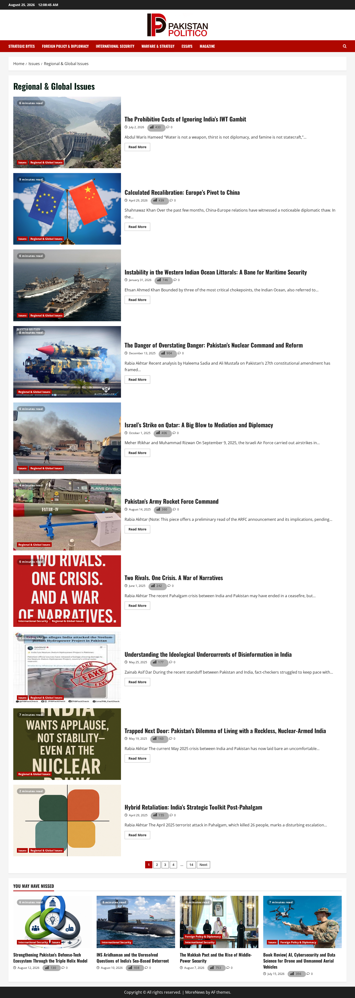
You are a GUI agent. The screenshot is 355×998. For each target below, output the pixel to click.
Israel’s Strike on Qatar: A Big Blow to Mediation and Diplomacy (67, 438)
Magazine (207, 46)
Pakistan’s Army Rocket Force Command (67, 514)
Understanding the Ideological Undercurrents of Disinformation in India (67, 667)
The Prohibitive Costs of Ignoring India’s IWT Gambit (67, 132)
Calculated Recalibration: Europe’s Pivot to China (67, 209)
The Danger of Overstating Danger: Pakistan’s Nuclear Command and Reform (67, 362)
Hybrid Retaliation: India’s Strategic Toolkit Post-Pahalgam (67, 820)
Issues (22, 162)
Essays (187, 46)
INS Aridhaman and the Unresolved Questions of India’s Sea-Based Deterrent (133, 957)
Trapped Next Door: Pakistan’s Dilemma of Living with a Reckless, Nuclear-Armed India (67, 744)
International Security (115, 46)
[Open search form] (345, 46)
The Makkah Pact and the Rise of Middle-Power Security (216, 957)
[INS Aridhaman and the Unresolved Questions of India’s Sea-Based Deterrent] (136, 922)
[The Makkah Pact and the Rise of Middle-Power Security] (219, 922)
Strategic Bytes (21, 46)
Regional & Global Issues (46, 162)
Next (203, 864)
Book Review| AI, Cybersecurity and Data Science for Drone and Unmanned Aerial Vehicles (299, 960)
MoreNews (195, 992)
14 (191, 864)
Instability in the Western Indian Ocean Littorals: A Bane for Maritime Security (67, 285)
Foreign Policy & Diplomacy (65, 46)
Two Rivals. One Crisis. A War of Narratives (67, 591)
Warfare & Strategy (158, 46)
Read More (139, 147)
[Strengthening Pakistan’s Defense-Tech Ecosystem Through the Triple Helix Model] (52, 922)
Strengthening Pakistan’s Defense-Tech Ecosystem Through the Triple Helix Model (50, 957)
